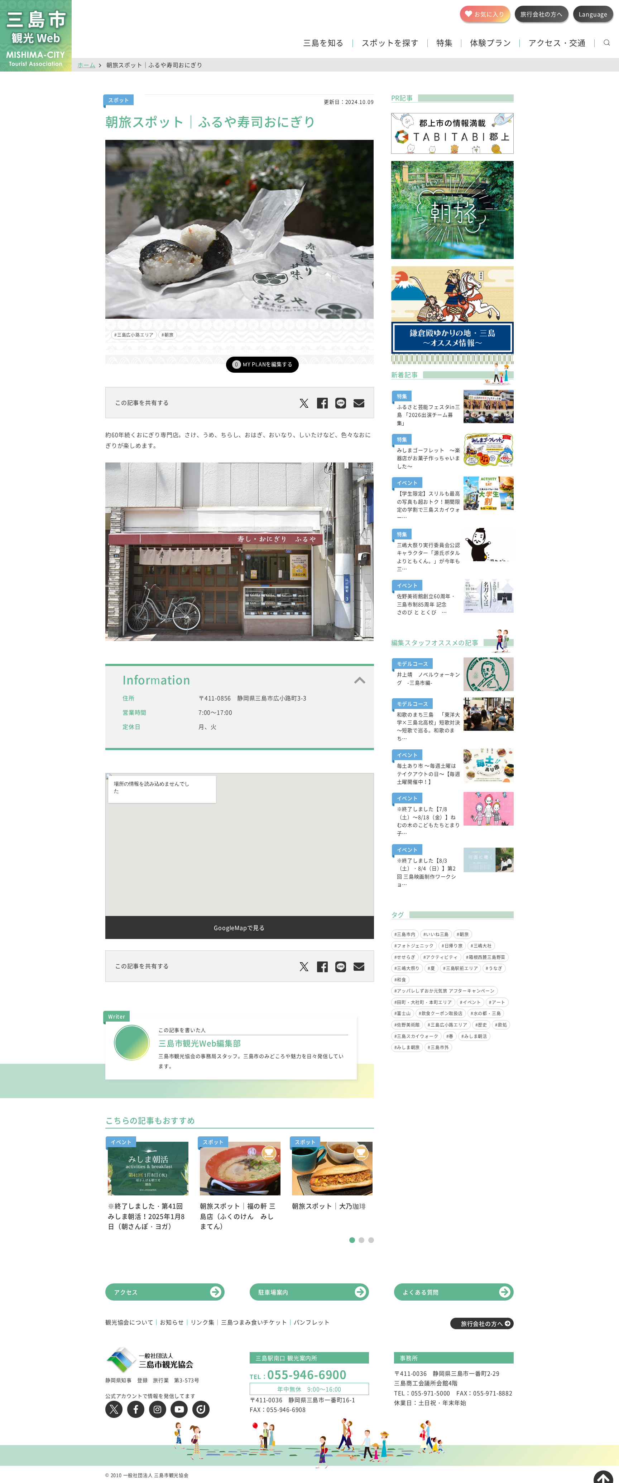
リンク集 (203, 1322)
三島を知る (323, 43)
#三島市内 (405, 934)
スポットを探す (390, 43)
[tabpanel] (148, 1187)
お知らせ (172, 1322)
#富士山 (402, 1013)
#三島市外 (438, 1047)
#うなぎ (494, 968)
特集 (444, 43)
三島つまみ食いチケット (254, 1322)
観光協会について (129, 1322)
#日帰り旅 (452, 946)
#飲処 (501, 1025)
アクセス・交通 (557, 43)
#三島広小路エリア (134, 335)
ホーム (86, 64)
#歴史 (481, 1025)
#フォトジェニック (414, 946)
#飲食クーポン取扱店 (441, 1013)
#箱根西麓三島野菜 (485, 957)
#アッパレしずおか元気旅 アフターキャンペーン (444, 991)
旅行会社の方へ (482, 1323)
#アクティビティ (440, 957)
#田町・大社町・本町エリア (423, 1002)
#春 (450, 1036)
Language (593, 14)
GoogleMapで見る (239, 927)
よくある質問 (421, 1292)
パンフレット (312, 1322)
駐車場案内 (273, 1292)
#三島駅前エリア (460, 968)
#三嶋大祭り (407, 968)
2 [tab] (361, 1240)
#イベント (470, 1002)
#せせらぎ (405, 957)
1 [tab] (352, 1240)
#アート (497, 1002)
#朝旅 (167, 335)
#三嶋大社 (481, 946)
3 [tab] (371, 1240)
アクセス (126, 1292)
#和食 (400, 980)
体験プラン (490, 43)
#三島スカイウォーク (416, 1036)
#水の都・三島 (486, 1013)
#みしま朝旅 (407, 1047)
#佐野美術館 (407, 1025)
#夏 (431, 968)
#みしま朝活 (474, 1036)
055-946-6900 (307, 1374)
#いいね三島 (436, 934)
